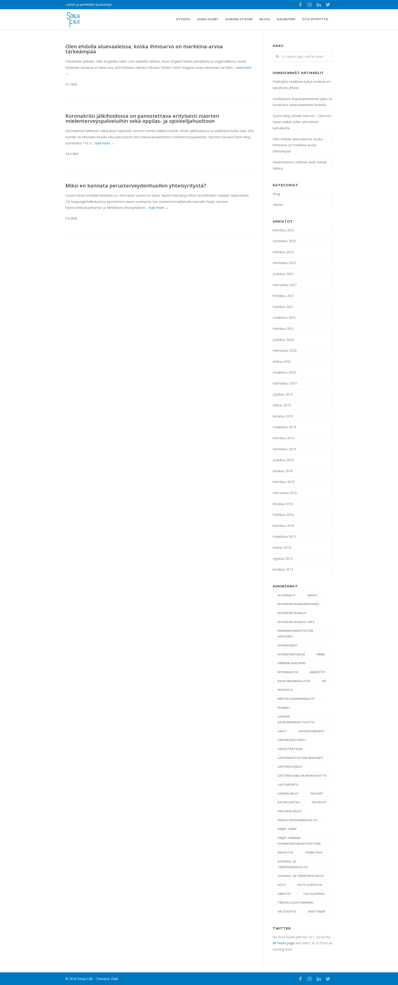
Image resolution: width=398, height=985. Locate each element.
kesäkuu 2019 (283, 416)
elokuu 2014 (282, 547)
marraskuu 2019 (285, 383)
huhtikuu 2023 (283, 252)
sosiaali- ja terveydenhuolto (293, 864)
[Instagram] (309, 4)
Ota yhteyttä (315, 19)
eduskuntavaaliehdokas (298, 604)
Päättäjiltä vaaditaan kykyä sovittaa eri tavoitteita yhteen (301, 84)
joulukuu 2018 (283, 460)
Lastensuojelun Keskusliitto (302, 775)
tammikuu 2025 (284, 241)
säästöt (285, 894)
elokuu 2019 (282, 405)
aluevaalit (287, 595)
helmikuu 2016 (283, 525)
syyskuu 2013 (283, 558)
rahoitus (285, 852)
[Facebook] (300, 4)
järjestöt (317, 672)
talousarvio (314, 894)
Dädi (114, 978)
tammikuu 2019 (284, 449)
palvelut (319, 802)
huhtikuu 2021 (283, 306)
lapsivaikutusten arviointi (300, 758)
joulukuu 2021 (283, 274)
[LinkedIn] (318, 4)
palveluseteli (289, 802)
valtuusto (287, 911)
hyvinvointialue (291, 654)
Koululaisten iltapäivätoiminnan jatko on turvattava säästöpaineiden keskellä (302, 102)
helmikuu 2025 (283, 230)
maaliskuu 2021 (284, 317)
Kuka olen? (207, 19)
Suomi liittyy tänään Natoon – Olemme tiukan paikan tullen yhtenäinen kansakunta (302, 122)
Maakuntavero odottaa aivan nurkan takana (300, 165)
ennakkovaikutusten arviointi (295, 633)
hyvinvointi (287, 645)
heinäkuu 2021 (283, 295)
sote (282, 885)
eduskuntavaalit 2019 (296, 622)
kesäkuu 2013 (283, 569)
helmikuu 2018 (283, 482)
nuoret (317, 793)
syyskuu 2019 (283, 394)
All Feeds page (283, 943)
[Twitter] (328, 4)
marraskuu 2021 (285, 285)
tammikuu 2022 (284, 263)
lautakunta (288, 784)
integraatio (288, 672)
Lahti (282, 731)
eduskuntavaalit (292, 613)
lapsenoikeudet (311, 731)
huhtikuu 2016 (283, 514)
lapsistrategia (290, 749)
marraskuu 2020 (285, 350)
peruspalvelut (290, 811)
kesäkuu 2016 (283, 504)
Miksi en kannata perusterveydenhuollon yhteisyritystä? (135, 185)
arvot (312, 595)
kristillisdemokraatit (296, 699)
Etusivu (183, 19)
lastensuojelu (290, 766)
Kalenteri (286, 19)
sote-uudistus (309, 885)
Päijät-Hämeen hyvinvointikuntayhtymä (299, 841)
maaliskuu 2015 (284, 536)
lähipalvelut (288, 793)
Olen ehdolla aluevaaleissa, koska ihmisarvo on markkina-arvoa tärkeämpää (144, 49)
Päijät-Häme (287, 829)
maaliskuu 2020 (284, 372)
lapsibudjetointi (292, 740)
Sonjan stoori (239, 19)
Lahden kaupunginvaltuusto (296, 719)
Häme (320, 654)
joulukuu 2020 (283, 339)
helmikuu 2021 (283, 328)
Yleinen (278, 204)
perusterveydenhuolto (297, 820)
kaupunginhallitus (294, 681)
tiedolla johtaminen (295, 902)
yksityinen (316, 911)
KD (324, 681)
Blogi (265, 19)
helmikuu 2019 (283, 438)
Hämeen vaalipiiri (292, 663)
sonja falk (313, 852)
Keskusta (285, 690)
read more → (104, 143)
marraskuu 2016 (285, 493)
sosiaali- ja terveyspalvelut (301, 876)
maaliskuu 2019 (284, 427)
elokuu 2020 (282, 361)
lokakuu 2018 (283, 471)
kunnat (284, 708)
